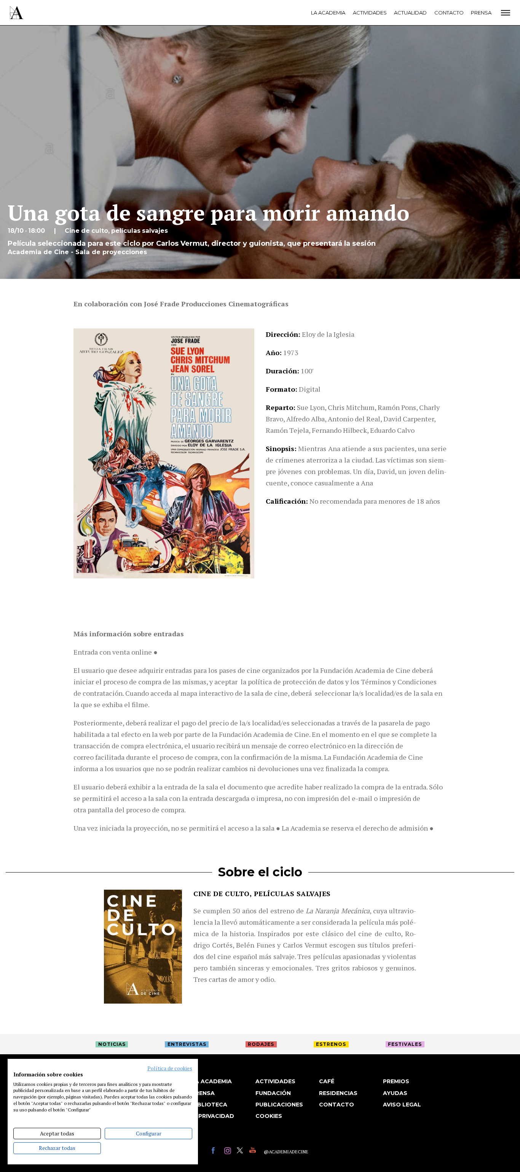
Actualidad (410, 13)
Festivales (405, 1044)
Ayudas (395, 1093)
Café (326, 1081)
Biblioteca (209, 1104)
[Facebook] (216, 1151)
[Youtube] (253, 1151)
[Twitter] (241, 1151)
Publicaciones (279, 1104)
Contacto (449, 13)
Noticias (112, 1044)
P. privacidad (212, 1116)
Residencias (338, 1093)
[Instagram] (228, 1151)
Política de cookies (169, 1068)
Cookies (268, 1116)
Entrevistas (186, 1044)
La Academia (328, 13)
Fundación (273, 1093)
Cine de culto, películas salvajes (262, 893)
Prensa (481, 13)
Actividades (370, 13)
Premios (396, 1081)
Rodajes (261, 1044)
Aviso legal (402, 1104)
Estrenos (331, 1044)
